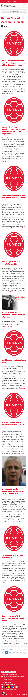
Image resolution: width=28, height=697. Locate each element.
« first (3, 649)
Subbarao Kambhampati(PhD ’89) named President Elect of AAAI (14, 197)
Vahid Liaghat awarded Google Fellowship (11, 263)
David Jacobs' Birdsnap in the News (14, 361)
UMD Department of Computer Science (11, 6)
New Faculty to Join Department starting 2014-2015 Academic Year (13, 491)
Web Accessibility (5, 689)
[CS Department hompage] (14, 693)
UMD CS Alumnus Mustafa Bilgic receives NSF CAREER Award (13, 424)
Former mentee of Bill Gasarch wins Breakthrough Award (13, 618)
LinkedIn (13, 687)
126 (10, 652)
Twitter (6, 687)
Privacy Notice (13, 689)
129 (21, 652)
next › (3, 655)
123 (25, 649)
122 (21, 649)
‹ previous (9, 649)
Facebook (2, 687)
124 (3, 652)
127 (14, 652)
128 (17, 652)
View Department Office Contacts (8, 671)
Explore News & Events (14, 11)
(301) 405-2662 (11, 684)
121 (18, 649)
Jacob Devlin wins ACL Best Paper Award (13, 556)
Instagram (9, 687)
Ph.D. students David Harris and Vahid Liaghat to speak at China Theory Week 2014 (14, 62)
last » (8, 655)
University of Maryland (14, 1)
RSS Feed (16, 687)
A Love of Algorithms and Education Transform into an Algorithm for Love (13, 314)
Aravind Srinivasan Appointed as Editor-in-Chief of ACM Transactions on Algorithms (13, 130)
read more (11, 93)
